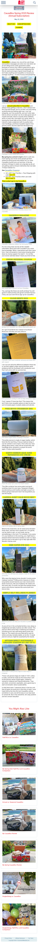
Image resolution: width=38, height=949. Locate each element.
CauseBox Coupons (12, 170)
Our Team (30, 938)
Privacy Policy (8, 938)
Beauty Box (11, 24)
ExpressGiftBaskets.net (23, 940)
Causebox (19, 27)
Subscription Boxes (24, 24)
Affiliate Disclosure (20, 938)
